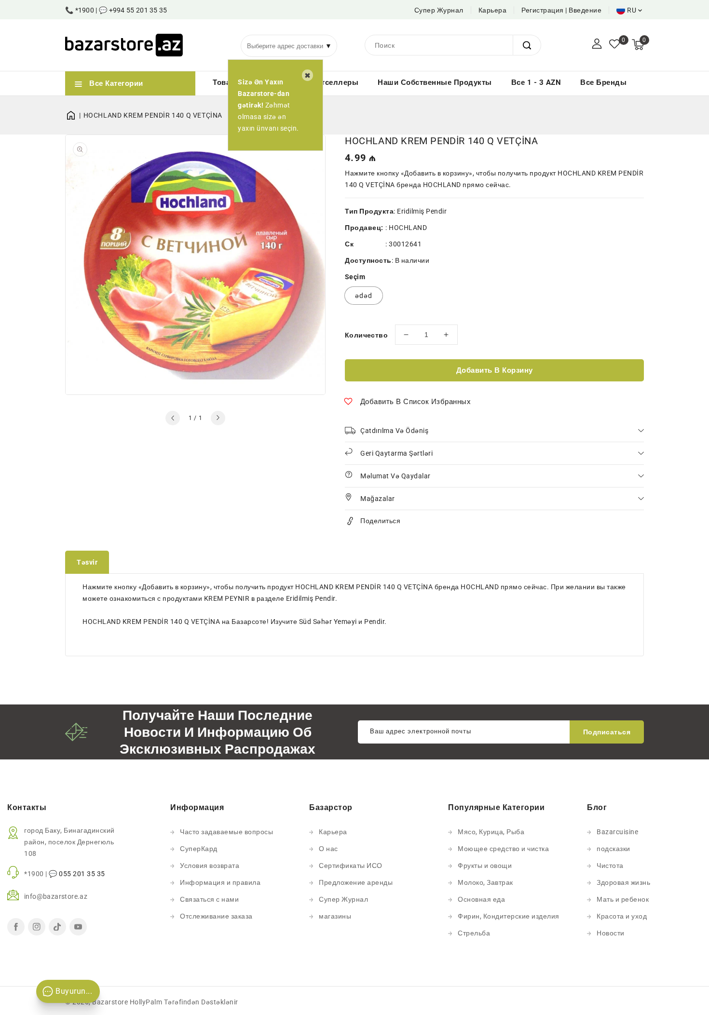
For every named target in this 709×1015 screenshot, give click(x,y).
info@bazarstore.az (55, 896)
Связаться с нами (209, 899)
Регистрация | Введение (561, 10)
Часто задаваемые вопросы (226, 832)
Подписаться (607, 732)
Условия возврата (209, 865)
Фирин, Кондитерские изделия (508, 916)
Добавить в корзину (494, 370)
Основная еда (481, 899)
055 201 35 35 (82, 874)
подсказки (613, 849)
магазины (335, 916)
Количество (366, 335)
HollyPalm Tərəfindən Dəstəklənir (184, 1002)
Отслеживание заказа (216, 916)
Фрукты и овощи (485, 865)
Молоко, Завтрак (485, 882)
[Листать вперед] (218, 418)
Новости (611, 933)
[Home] (74, 115)
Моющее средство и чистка (503, 849)
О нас (328, 849)
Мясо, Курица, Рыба (491, 832)
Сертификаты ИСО (350, 865)
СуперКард (199, 849)
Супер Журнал (439, 10)
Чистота (610, 865)
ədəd (363, 295)
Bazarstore (110, 1002)
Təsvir (87, 562)
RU (631, 10)
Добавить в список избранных (415, 401)
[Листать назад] (172, 418)
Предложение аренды (356, 882)
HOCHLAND (408, 227)
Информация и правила (220, 882)
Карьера (492, 10)
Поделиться (380, 521)
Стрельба (474, 933)
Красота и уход (622, 916)
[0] (614, 45)
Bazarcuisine (617, 832)
